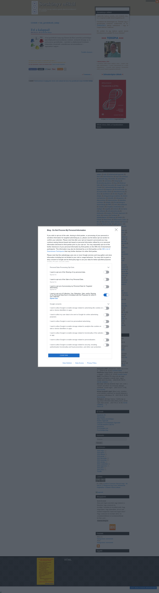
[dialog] (79, 296)
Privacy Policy (91, 363)
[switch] (106, 272)
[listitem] (79, 267)
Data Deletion (67, 363)
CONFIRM (64, 355)
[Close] (117, 230)
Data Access (79, 363)
